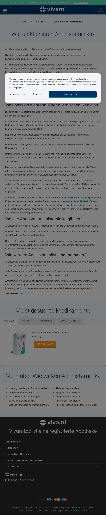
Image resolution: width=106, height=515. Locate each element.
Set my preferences (18, 94)
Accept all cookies (72, 94)
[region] (53, 88)
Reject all (37, 94)
